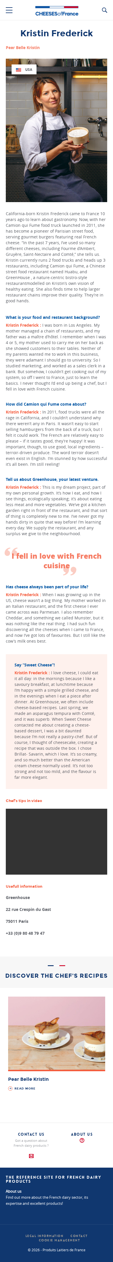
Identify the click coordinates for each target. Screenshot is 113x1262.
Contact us (31, 1134)
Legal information (44, 1236)
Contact (79, 1236)
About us (82, 1134)
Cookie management (59, 1240)
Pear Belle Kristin (28, 1079)
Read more (24, 1088)
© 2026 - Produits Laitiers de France (56, 1249)
